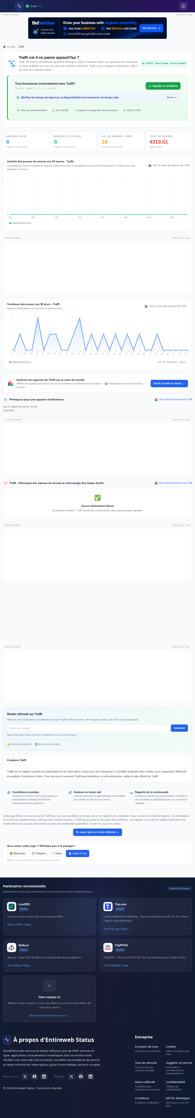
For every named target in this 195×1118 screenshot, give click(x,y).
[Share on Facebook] (81, 1076)
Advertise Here (181, 238)
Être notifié (62, 110)
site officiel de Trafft (146, 776)
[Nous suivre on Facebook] (34, 1076)
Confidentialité (175, 1082)
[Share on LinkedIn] (90, 1076)
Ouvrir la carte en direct (167, 383)
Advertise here (184, 15)
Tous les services (146, 1063)
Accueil (11, 46)
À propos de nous (146, 1046)
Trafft (10, 771)
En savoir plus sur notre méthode (96, 832)
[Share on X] (71, 1076)
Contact (171, 1046)
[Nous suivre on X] (25, 1076)
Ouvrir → (172, 97)
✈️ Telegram (39, 853)
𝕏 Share (57, 853)
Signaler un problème (165, 85)
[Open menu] (183, 6)
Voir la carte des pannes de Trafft (170, 165)
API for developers (178, 1098)
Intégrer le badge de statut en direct (97, 110)
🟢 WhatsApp (17, 853)
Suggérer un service (179, 1063)
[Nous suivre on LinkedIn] (44, 1076)
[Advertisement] (97, 267)
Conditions (142, 1098)
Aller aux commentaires (34, 110)
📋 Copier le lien (78, 853)
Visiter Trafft (133, 110)
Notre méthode (145, 1082)
